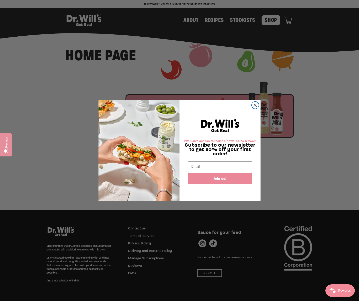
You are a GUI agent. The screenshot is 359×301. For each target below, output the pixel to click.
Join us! (220, 179)
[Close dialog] (255, 105)
